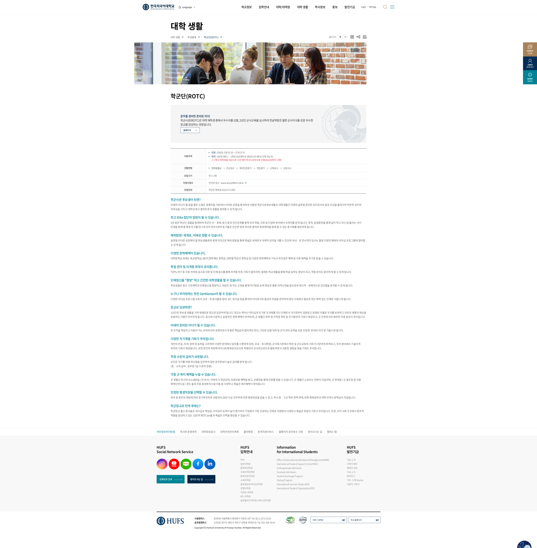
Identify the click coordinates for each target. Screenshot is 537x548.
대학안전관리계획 (229, 432)
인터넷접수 (216, 168)
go (343, 519)
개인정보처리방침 (166, 432)
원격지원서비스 (266, 432)
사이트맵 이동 (392, 7)
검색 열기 (385, 7)
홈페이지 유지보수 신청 (291, 432)
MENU (530, 80)
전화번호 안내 (165, 479)
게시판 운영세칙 (188, 432)
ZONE (530, 52)
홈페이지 (187, 130)
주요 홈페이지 (356, 519)
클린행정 (248, 432)
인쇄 (363, 37)
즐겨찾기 (352, 37)
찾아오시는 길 (315, 432)
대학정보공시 (208, 432)
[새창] (162, 460)
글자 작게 (345, 37)
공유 (358, 37)
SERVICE (530, 66)
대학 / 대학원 (318, 519)
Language (187, 7)
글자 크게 (340, 37)
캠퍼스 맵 (332, 432)
